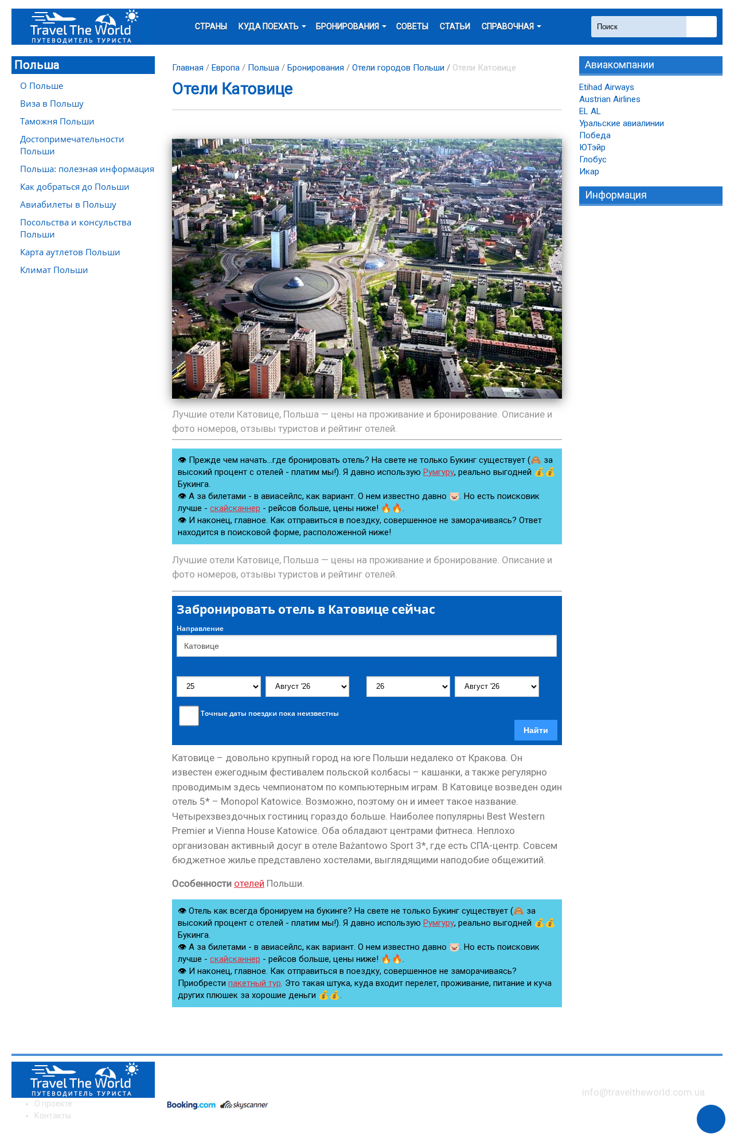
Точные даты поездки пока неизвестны (270, 714)
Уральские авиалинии (621, 123)
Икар (589, 171)
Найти (536, 730)
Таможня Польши (57, 121)
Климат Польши (54, 269)
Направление (200, 629)
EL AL (590, 111)
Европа (226, 68)
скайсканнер (235, 508)
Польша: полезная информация (87, 168)
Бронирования (315, 68)
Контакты (52, 1115)
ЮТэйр (592, 147)
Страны (211, 26)
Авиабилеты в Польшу (68, 204)
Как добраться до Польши (75, 186)
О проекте (53, 1103)
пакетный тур (254, 983)
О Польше (41, 85)
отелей (249, 883)
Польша (36, 65)
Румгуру (438, 472)
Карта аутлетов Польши (70, 252)
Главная (188, 68)
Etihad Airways (606, 87)
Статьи (455, 26)
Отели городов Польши (398, 68)
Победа (595, 135)
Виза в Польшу (52, 103)
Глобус (593, 159)
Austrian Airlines (610, 99)
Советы (412, 26)
